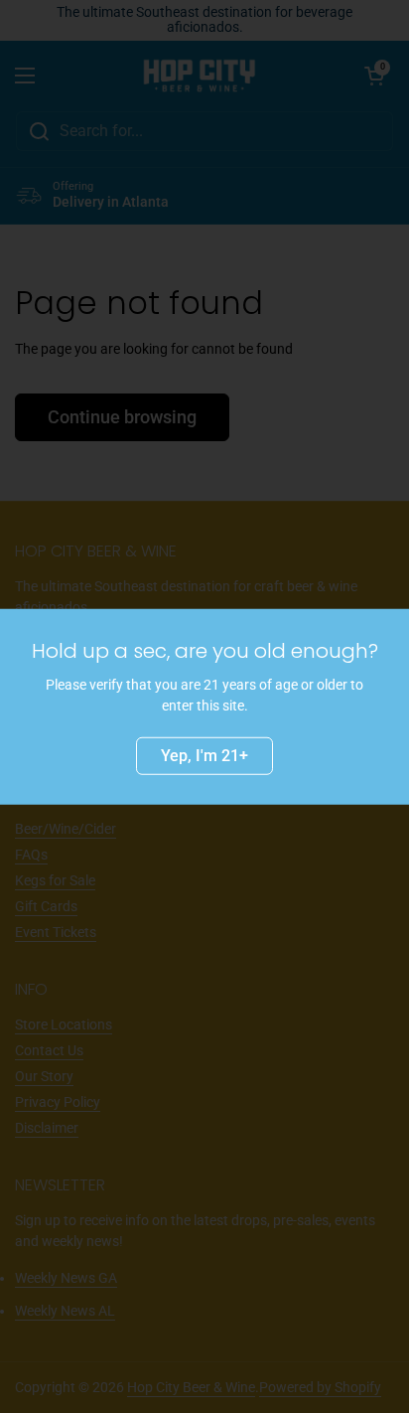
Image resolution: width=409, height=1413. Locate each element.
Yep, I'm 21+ (204, 754)
